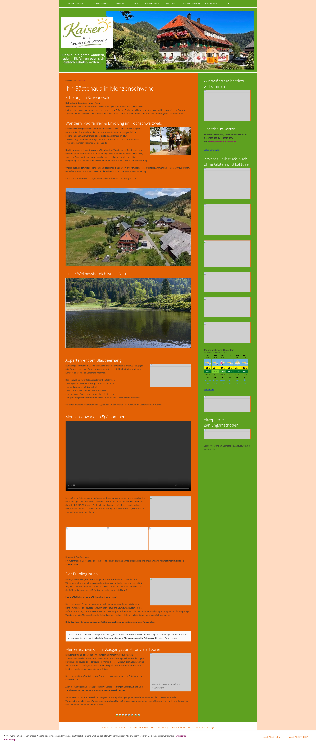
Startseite (81, 80)
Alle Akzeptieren (299, 737)
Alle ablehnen (272, 737)
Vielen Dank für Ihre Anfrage (201, 727)
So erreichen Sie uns (139, 727)
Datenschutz (121, 727)
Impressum (107, 727)
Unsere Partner (178, 727)
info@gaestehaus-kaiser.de (222, 141)
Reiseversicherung (159, 727)
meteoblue (209, 389)
